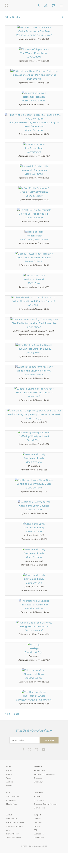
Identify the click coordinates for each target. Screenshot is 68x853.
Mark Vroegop (34, 418)
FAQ (36, 830)
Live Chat (38, 822)
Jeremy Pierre (34, 352)
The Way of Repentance (34, 53)
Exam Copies (39, 808)
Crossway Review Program (45, 804)
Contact (37, 819)
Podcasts (38, 796)
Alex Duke (34, 305)
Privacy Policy (12, 834)
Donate (9, 786)
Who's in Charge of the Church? (34, 392)
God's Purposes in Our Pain (34, 31)
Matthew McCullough (34, 100)
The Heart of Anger (34, 696)
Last (16, 714)
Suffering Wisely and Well (34, 436)
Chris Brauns (34, 57)
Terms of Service (13, 838)
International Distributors (44, 774)
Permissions (39, 838)
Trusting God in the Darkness (34, 626)
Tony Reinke (34, 152)
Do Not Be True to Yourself (34, 214)
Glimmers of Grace (34, 674)
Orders (37, 826)
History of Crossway (15, 822)
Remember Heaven (34, 97)
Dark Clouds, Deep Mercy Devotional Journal (34, 414)
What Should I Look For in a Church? (34, 301)
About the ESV (12, 796)
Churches (38, 778)
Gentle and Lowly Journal (34, 505)
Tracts (9, 778)
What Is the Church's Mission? (34, 370)
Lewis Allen (26, 239)
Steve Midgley (44, 699)
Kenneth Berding (26, 35)
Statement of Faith (14, 826)
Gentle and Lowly (34, 458)
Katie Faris (34, 283)
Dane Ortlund (34, 462)
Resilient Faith (34, 235)
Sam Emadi (34, 396)
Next (7, 714)
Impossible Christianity (34, 170)
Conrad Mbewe (34, 195)
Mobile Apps (11, 804)
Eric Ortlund (34, 440)
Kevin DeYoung (34, 130)
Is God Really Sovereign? (34, 192)
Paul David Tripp (34, 652)
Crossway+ (38, 782)
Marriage (34, 648)
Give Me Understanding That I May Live (34, 323)
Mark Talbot (34, 327)
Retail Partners (40, 770)
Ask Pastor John (34, 148)
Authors (9, 782)
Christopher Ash (34, 630)
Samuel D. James (33, 261)
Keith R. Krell (44, 35)
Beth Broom (34, 79)
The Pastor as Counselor (34, 604)
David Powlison (34, 608)
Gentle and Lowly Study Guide (34, 484)
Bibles (9, 774)
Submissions (39, 834)
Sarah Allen (41, 239)
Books (9, 770)
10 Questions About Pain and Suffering (34, 75)
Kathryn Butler (34, 678)
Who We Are (11, 819)
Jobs (8, 830)
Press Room (39, 800)
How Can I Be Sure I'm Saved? (34, 349)
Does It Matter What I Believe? (34, 257)
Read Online (11, 800)
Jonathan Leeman (34, 374)
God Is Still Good (34, 279)
